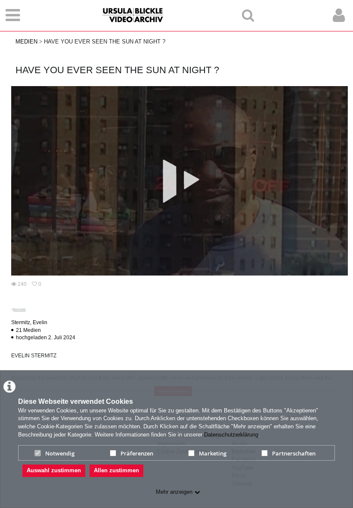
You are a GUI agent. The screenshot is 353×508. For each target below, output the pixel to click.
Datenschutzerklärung (231, 434)
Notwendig (59, 453)
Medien (26, 41)
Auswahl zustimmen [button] (54, 470)
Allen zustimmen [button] (116, 470)
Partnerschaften (294, 453)
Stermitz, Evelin (29, 322)
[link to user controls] (338, 15)
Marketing (212, 453)
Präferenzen (137, 453)
